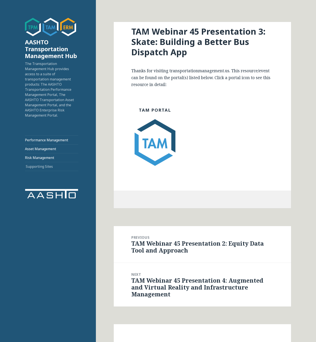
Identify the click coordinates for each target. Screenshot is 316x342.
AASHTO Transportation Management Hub (51, 49)
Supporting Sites (39, 166)
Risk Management (39, 157)
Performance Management (46, 140)
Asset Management (40, 148)
